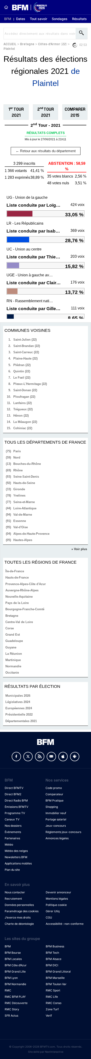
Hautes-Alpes (22, 540)
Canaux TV (12, 819)
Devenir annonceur (58, 892)
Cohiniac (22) (22, 428)
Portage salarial (56, 819)
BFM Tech (52, 952)
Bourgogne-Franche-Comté (24, 609)
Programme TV (15, 813)
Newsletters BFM (16, 857)
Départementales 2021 (21, 721)
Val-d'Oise (20, 527)
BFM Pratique (54, 800)
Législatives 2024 (17, 702)
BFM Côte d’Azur (16, 965)
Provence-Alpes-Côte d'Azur (25, 584)
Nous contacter (15, 892)
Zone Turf (52, 1009)
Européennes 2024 (18, 708)
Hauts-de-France (17, 577)
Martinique (13, 660)
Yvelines (19, 495)
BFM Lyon (11, 978)
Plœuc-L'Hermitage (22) (30, 384)
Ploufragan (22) (24, 396)
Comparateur (54, 794)
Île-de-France (14, 571)
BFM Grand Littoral (58, 971)
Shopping (52, 807)
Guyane (10, 647)
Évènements (13, 832)
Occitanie (12, 672)
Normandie (13, 666)
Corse (9, 628)
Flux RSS (39, 756)
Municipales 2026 (17, 695)
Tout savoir (38, 19)
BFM (7, 19)
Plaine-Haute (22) (25, 358)
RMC (8, 990)
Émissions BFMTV (16, 807)
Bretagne (27, 43)
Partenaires (12, 838)
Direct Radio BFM (16, 800)
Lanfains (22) (22, 403)
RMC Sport (53, 990)
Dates (20, 19)
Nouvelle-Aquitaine (19, 596)
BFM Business (55, 946)
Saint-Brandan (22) (26, 346)
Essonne (19, 521)
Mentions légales (57, 898)
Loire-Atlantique (24, 508)
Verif (49, 1015)
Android (74, 756)
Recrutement (13, 898)
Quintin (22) (21, 371)
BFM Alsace (53, 959)
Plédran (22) (22, 365)
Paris (17, 451)
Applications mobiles (18, 863)
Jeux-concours (56, 825)
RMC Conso (53, 1003)
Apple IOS (63, 756)
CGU (49, 917)
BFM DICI (52, 965)
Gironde (19, 489)
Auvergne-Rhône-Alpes (21, 590)
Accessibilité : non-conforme (65, 923)
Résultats (79, 19)
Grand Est (12, 634)
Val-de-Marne (22, 514)
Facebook (16, 756)
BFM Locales (13, 959)
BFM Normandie (15, 984)
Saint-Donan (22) (25, 390)
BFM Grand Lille (15, 971)
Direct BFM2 (13, 794)
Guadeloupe (14, 641)
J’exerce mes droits (18, 917)
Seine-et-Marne (24, 502)
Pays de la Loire (17, 603)
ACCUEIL (10, 43)
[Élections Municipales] (27, 7)
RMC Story (12, 1009)
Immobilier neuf (56, 813)
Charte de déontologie (19, 923)
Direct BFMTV (14, 788)
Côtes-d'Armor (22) (52, 43)
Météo (9, 844)
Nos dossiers (13, 825)
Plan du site (12, 869)
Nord (16, 457)
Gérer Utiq (53, 911)
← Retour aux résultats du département (46, 151)
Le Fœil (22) (21, 377)
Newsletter (51, 756)
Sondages (59, 19)
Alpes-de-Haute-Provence (31, 533)
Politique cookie (56, 905)
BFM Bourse (13, 952)
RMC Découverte (16, 1003)
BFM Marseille (55, 978)
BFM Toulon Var (56, 984)
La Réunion (13, 653)
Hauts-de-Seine (24, 483)
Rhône (18, 470)
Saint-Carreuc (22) (26, 352)
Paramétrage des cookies (21, 911)
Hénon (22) (21, 415)
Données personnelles (19, 905)
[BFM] (6, 7)
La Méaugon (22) (25, 422)
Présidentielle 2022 (19, 714)
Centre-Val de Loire (19, 622)
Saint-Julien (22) (25, 339)
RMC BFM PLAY (15, 996)
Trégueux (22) (23, 409)
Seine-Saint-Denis (26, 476)
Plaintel (9, 48)
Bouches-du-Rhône (27, 464)
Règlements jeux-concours (63, 832)
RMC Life (52, 996)
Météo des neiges (16, 851)
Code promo (54, 788)
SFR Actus (11, 1015)
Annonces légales (57, 838)
